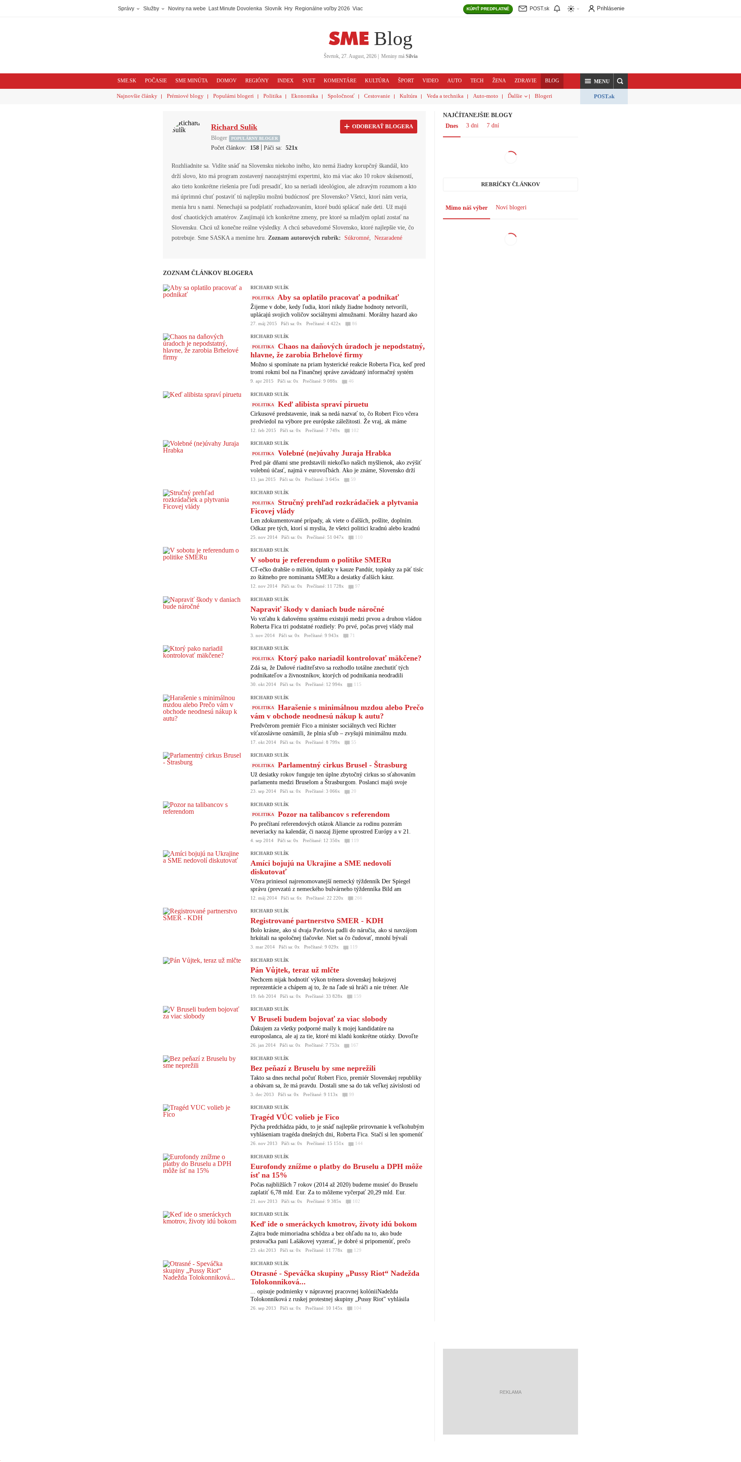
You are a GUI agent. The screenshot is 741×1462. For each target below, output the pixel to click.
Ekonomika (304, 96)
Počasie (156, 81)
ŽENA (499, 81)
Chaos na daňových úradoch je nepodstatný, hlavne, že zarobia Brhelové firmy (337, 350)
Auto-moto (485, 96)
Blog (393, 38)
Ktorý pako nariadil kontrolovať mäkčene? (350, 658)
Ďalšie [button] (515, 96)
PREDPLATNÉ (488, 8)
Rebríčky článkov (510, 184)
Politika (272, 96)
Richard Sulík (269, 287)
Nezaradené (388, 238)
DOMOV (227, 81)
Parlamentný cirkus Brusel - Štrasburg (342, 765)
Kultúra (408, 96)
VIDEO (430, 81)
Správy (127, 9)
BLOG (552, 81)
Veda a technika (445, 96)
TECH (477, 81)
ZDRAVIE (525, 81)
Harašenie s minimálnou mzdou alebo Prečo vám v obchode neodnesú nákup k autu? (337, 711)
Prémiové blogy (185, 96)
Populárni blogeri (233, 96)
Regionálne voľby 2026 (322, 9)
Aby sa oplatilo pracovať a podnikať (338, 297)
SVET (308, 81)
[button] (597, 81)
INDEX (285, 81)
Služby (151, 9)
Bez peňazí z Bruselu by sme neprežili (313, 1068)
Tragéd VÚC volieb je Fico (294, 1117)
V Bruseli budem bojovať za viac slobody (318, 1019)
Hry (288, 9)
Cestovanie (377, 96)
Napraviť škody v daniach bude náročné (317, 609)
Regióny (257, 81)
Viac (357, 9)
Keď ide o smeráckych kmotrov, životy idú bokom (333, 1224)
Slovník (273, 9)
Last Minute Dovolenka (235, 9)
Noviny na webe (187, 9)
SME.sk (126, 81)
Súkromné (356, 238)
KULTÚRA (377, 81)
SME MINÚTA (191, 81)
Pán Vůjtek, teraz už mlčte (294, 970)
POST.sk (604, 96)
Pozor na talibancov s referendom (334, 814)
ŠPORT (406, 81)
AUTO (454, 81)
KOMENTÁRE (340, 81)
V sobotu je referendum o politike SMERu (320, 560)
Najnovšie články (137, 96)
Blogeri (543, 96)
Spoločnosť (341, 96)
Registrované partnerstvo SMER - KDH (316, 920)
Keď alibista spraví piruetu (323, 404)
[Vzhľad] (573, 8)
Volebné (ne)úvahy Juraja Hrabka (334, 453)
